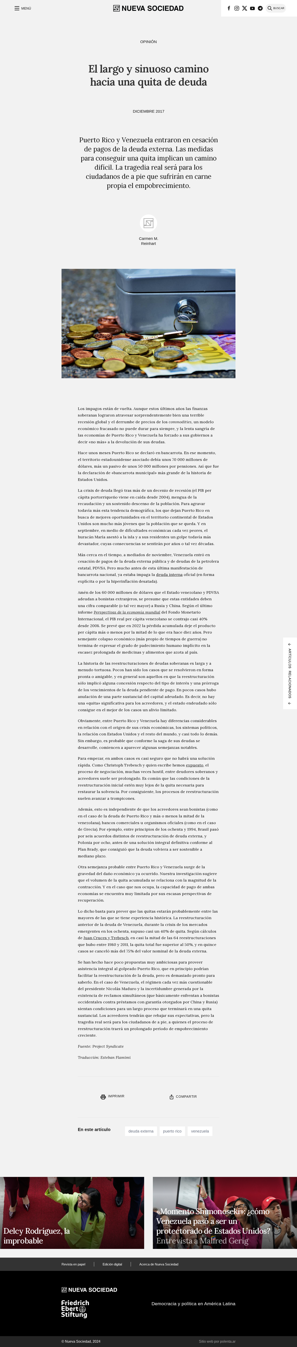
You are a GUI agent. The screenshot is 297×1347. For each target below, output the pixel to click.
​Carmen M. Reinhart (148, 241)
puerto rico (172, 1131)
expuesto (194, 765)
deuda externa (141, 1131)
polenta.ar (227, 1341)
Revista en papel (73, 1264)
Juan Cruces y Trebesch (105, 937)
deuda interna (169, 574)
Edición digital (112, 1264)
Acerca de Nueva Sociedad (158, 1264)
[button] (22, 8)
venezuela (200, 1131)
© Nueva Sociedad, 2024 (81, 1341)
